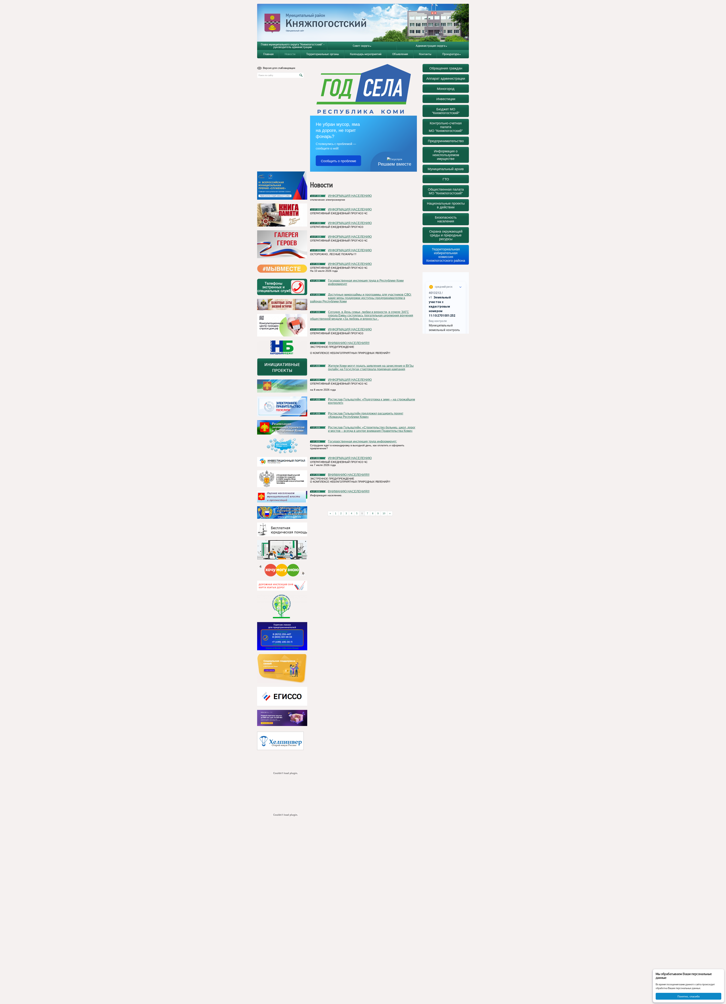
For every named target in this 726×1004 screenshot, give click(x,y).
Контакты (425, 54)
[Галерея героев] (282, 244)
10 (384, 513)
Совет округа (361, 46)
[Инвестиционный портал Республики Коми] (282, 462)
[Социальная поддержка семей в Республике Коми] (282, 668)
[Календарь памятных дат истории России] (282, 304)
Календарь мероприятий (365, 54)
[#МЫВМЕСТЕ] (282, 268)
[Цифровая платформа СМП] (282, 718)
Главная (268, 54)
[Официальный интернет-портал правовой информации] (282, 512)
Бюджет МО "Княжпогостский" (445, 111)
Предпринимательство (446, 140)
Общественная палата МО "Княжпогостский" (446, 191)
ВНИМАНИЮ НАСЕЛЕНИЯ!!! (348, 343)
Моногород (446, 88)
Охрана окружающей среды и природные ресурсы (445, 235)
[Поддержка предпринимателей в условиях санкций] (282, 636)
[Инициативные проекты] (282, 367)
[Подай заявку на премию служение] (282, 185)
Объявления (400, 54)
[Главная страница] (363, 22)
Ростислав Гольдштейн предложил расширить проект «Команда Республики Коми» (365, 415)
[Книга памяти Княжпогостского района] (282, 215)
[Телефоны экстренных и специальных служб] (282, 287)
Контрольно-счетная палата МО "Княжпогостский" (446, 127)
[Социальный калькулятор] (282, 696)
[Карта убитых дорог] (282, 586)
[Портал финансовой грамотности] (282, 606)
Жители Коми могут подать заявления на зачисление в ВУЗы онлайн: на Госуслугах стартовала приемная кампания (371, 367)
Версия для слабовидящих (279, 68)
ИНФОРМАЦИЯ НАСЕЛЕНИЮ (350, 195)
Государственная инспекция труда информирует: (362, 441)
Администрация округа (430, 46)
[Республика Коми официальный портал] (282, 386)
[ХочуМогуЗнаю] (282, 570)
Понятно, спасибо (688, 996)
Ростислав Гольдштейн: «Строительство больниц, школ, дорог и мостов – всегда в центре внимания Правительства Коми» (371, 429)
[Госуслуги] (282, 406)
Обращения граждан (445, 68)
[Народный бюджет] (282, 347)
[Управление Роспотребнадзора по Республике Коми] (282, 478)
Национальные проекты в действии (446, 205)
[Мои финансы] (282, 550)
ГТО (446, 179)
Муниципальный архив (446, 168)
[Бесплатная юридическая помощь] (282, 529)
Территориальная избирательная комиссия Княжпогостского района (445, 255)
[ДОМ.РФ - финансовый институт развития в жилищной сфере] (282, 325)
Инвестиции (445, 98)
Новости (290, 54)
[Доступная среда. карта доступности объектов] (282, 445)
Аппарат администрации (445, 78)
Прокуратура (450, 54)
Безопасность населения (446, 219)
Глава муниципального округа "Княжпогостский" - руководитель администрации (292, 46)
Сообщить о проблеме (338, 160)
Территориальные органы (322, 54)
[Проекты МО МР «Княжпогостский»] (282, 427)
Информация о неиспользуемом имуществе (446, 155)
